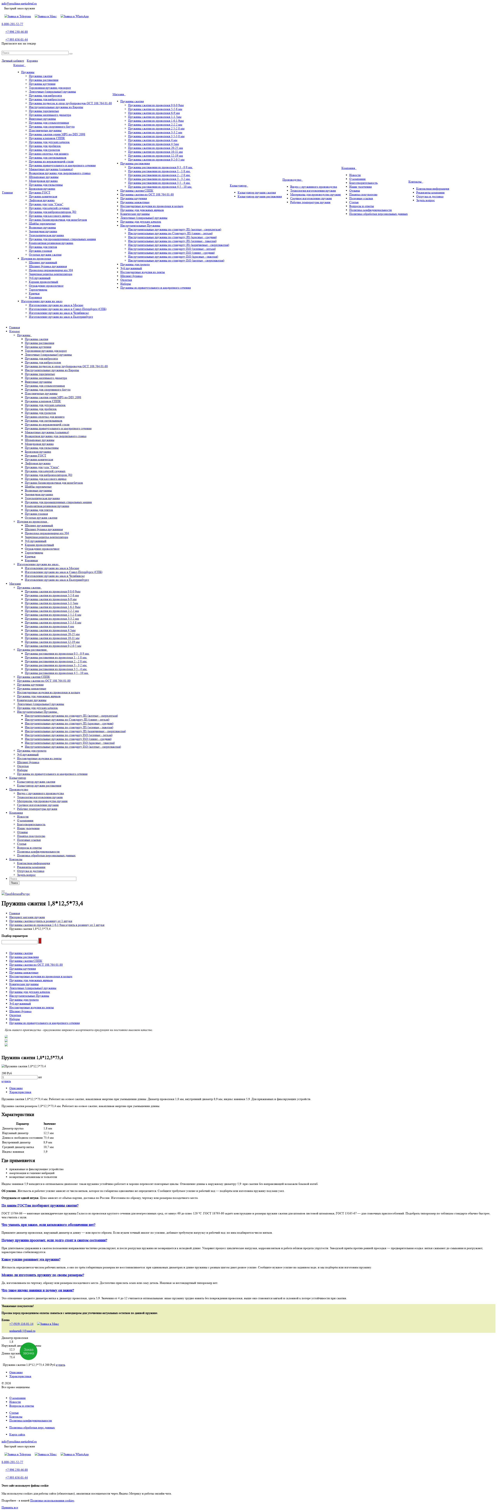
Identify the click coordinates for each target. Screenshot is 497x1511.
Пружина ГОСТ (39, 192)
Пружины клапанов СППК (47, 138)
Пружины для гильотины (46, 185)
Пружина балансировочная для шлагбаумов (58, 219)
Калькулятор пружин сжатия (257, 192)
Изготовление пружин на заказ (41, 301)
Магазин (119, 94)
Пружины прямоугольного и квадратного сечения (62, 165)
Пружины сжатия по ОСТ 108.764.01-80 (147, 194)
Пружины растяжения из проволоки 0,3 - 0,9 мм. (160, 167)
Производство (292, 179)
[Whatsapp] (75, 16)
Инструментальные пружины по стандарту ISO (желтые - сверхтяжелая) (176, 260)
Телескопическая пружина (46, 235)
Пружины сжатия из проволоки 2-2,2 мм (155, 124)
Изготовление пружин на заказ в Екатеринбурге (61, 317)
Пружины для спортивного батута (52, 126)
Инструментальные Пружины (140, 225)
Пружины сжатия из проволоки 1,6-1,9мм (156, 120)
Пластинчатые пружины (45, 130)
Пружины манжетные (134, 202)
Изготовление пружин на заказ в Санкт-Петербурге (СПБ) (67, 309)
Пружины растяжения (43, 80)
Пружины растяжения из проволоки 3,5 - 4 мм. (159, 183)
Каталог (19, 65)
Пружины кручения (42, 84)
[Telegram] (17, 16)
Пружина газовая (40, 251)
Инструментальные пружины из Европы (56, 107)
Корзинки (35, 297)
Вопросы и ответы (361, 206)
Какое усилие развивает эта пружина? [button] (31, 1259)
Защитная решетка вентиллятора (50, 274)
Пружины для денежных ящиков (142, 210)
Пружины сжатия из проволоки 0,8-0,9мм (156, 105)
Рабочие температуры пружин (310, 202)
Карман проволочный (43, 282)
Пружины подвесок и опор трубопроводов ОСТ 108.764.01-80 (70, 103)
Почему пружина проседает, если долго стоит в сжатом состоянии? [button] (54, 1240)
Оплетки (126, 280)
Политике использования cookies (52, 1500)
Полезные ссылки (361, 198)
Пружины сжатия (40, 76)
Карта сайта (17, 1434)
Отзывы (354, 190)
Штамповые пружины (43, 177)
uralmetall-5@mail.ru (22, 1331)
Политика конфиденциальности (370, 210)
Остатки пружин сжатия (45, 254)
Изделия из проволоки (36, 258)
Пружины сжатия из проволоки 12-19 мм (155, 155)
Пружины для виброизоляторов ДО (52, 212)
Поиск (14, 882)
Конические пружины (135, 214)
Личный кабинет (13, 61)
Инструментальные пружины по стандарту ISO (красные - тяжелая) (173, 256)
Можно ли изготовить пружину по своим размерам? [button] (43, 1275)
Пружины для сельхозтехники (49, 122)
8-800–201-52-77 (12, 24)
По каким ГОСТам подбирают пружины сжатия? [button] (40, 1206)
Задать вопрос (425, 200)
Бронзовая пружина (42, 188)
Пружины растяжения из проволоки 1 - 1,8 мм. (159, 171)
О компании (357, 179)
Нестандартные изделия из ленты (142, 272)
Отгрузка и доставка (429, 196)
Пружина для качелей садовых (49, 208)
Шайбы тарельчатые (42, 223)
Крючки (34, 293)
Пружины (27, 72)
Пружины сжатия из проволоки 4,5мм (153, 144)
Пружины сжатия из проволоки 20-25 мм (155, 148)
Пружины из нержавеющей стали (51, 161)
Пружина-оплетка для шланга (49, 153)
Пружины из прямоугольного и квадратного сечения (155, 287)
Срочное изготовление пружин (311, 198)
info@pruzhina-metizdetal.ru (19, 3)
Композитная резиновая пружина (51, 243)
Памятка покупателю (363, 194)
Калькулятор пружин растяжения (260, 196)
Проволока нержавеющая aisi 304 (51, 270)
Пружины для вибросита (45, 95)
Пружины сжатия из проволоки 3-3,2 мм (155, 132)
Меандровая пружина (43, 181)
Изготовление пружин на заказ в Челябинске (59, 313)
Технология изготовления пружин (313, 190)
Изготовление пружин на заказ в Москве (56, 305)
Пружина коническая (43, 196)
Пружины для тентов (43, 247)
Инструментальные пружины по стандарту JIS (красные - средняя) (172, 237)
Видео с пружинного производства (313, 186)
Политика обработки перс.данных (32, 1427)
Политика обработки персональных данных (378, 214)
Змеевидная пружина (43, 231)
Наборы (125, 284)
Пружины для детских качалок (49, 142)
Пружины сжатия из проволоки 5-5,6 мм (155, 109)
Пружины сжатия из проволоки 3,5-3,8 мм (156, 136)
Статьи (354, 202)
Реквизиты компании (430, 192)
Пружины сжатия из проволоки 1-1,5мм (154, 117)
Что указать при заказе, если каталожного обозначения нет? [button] (48, 1225)
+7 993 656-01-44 (16, 39)
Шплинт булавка (131, 276)
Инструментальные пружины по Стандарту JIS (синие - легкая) (170, 233)
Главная (7, 192)
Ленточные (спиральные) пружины (52, 91)
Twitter (248, 48)
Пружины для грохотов (44, 150)
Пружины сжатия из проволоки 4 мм (152, 140)
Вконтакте (242, 48)
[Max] (46, 16)
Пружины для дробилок (45, 146)
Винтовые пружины (42, 119)
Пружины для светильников (47, 157)
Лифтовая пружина (42, 200)
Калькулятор (239, 185)
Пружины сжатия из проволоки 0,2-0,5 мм (156, 159)
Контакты (415, 181)
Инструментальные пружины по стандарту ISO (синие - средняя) (171, 252)
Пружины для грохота (135, 264)
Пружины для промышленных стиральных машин (62, 239)
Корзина (32, 61)
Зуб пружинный (39, 278)
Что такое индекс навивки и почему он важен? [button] (38, 1290)
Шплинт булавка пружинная (48, 266)
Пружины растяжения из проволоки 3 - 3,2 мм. (159, 179)
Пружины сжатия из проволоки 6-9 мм (154, 113)
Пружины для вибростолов (47, 99)
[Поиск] (70, 53)
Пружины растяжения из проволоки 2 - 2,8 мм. (159, 175)
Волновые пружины (42, 227)
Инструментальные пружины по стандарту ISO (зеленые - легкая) (172, 249)
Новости (355, 175)
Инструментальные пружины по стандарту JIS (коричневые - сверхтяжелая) (178, 245)
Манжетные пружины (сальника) (51, 169)
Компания (348, 168)
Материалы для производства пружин (315, 194)
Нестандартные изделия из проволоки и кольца (151, 206)
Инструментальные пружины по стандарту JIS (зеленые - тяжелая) (172, 241)
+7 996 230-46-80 (16, 32)
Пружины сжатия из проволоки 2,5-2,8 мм (156, 128)
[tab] (248, 1206)
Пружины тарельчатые (44, 111)
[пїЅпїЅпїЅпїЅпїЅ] (39, 941)
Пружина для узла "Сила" (46, 204)
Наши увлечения (360, 186)
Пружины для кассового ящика (49, 216)
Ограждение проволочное (46, 285)
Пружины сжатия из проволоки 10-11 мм (155, 152)
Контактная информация (432, 188)
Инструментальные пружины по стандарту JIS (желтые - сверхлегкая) (174, 229)
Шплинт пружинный (43, 262)
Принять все (10, 1507)
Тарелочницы (38, 289)
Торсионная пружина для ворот (50, 87)
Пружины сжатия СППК (136, 190)
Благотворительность (363, 183)
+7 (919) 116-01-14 (21, 1324)
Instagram (254, 48)
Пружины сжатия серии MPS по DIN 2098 (57, 134)
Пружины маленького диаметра (50, 115)
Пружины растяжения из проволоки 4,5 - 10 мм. (160, 186)
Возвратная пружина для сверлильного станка (59, 173)
